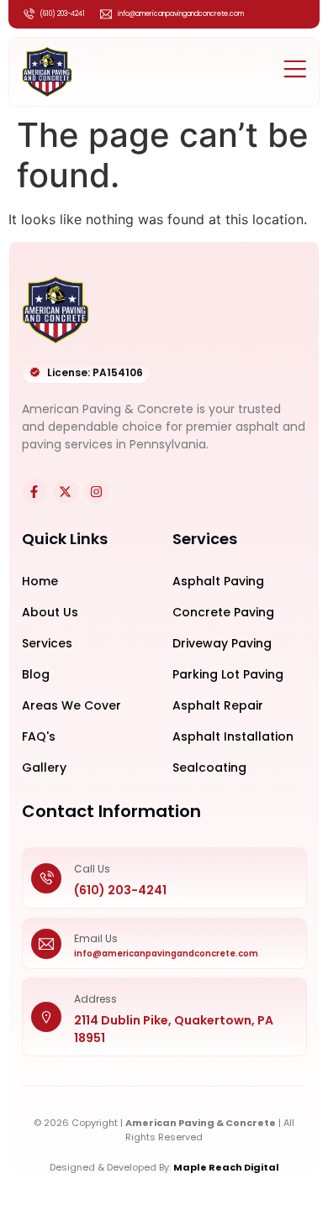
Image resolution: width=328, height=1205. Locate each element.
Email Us (96, 938)
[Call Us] (46, 878)
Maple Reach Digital (226, 1167)
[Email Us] (46, 943)
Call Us (92, 869)
